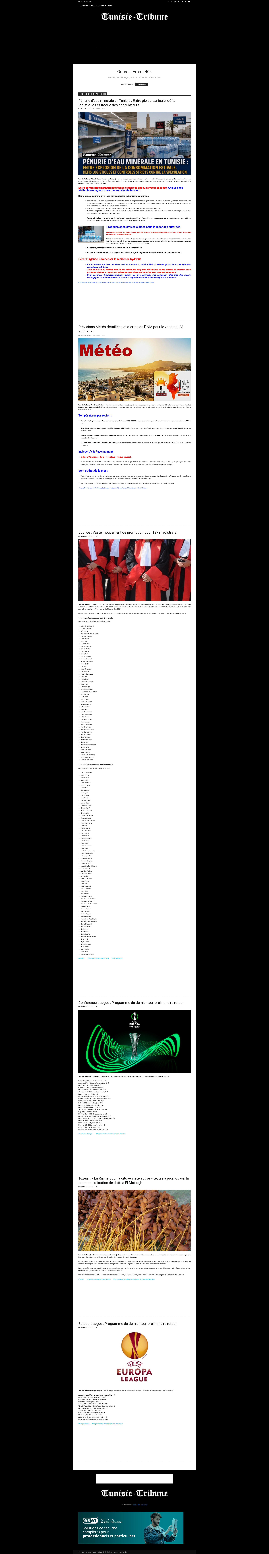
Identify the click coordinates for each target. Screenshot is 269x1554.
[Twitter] (185, 1)
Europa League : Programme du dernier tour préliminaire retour (127, 1323)
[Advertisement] (134, 1478)
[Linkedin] (178, 1)
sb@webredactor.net (140, 1505)
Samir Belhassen (86, 109)
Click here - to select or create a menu (96, 6)
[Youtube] (189, 1)
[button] (168, 1)
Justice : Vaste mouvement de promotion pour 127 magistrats (127, 532)
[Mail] (182, 1)
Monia (83, 536)
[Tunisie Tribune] (134, 17)
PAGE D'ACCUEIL (141, 84)
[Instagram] (175, 1)
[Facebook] (171, 1)
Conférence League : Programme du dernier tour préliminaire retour (131, 1002)
